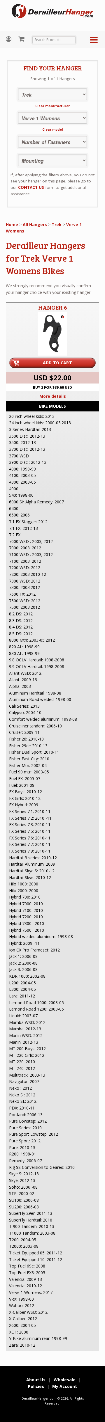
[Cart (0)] (22, 38)
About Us (36, 1379)
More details (52, 396)
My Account (9, 39)
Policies (36, 1386)
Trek (57, 224)
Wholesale (65, 1379)
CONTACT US (31, 187)
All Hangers (35, 224)
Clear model (52, 129)
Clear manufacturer (52, 106)
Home (12, 224)
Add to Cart (57, 362)
